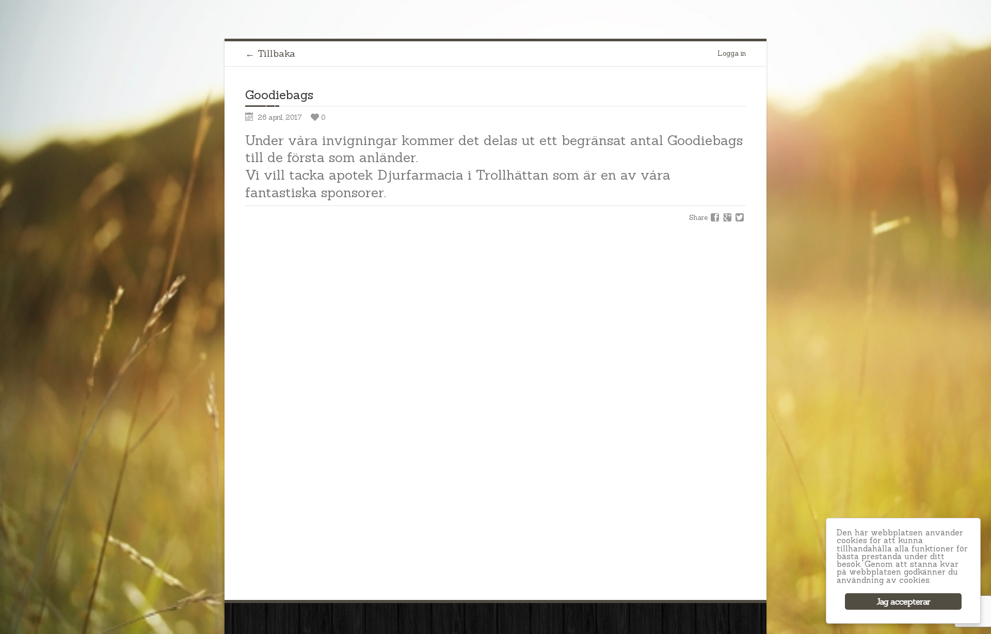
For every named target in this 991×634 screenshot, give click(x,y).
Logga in (731, 53)
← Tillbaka (270, 53)
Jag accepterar (903, 601)
